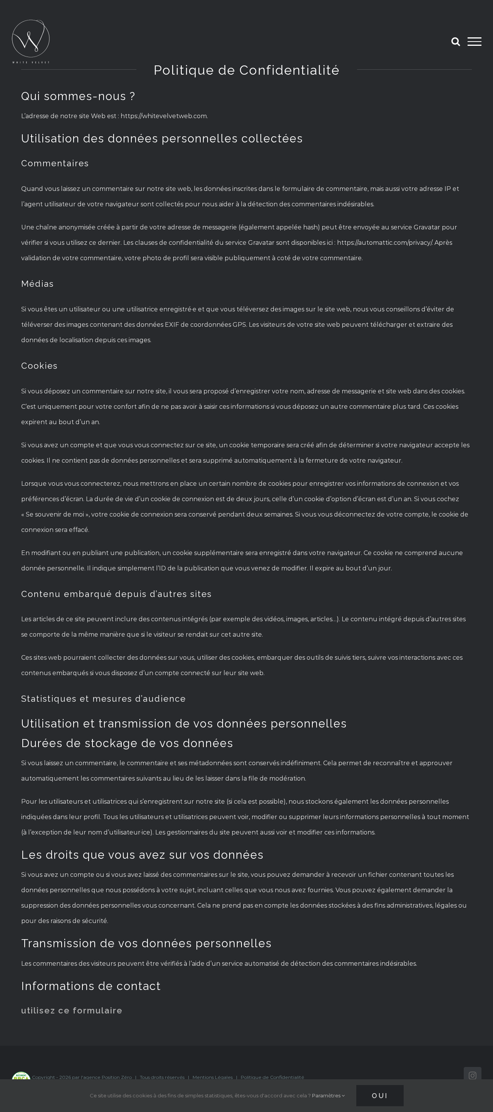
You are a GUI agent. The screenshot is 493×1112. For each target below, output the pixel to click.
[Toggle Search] (455, 41)
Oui (380, 1096)
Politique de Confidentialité (272, 1077)
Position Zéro (117, 1077)
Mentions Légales (213, 1077)
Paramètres (327, 1095)
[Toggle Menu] (474, 41)
